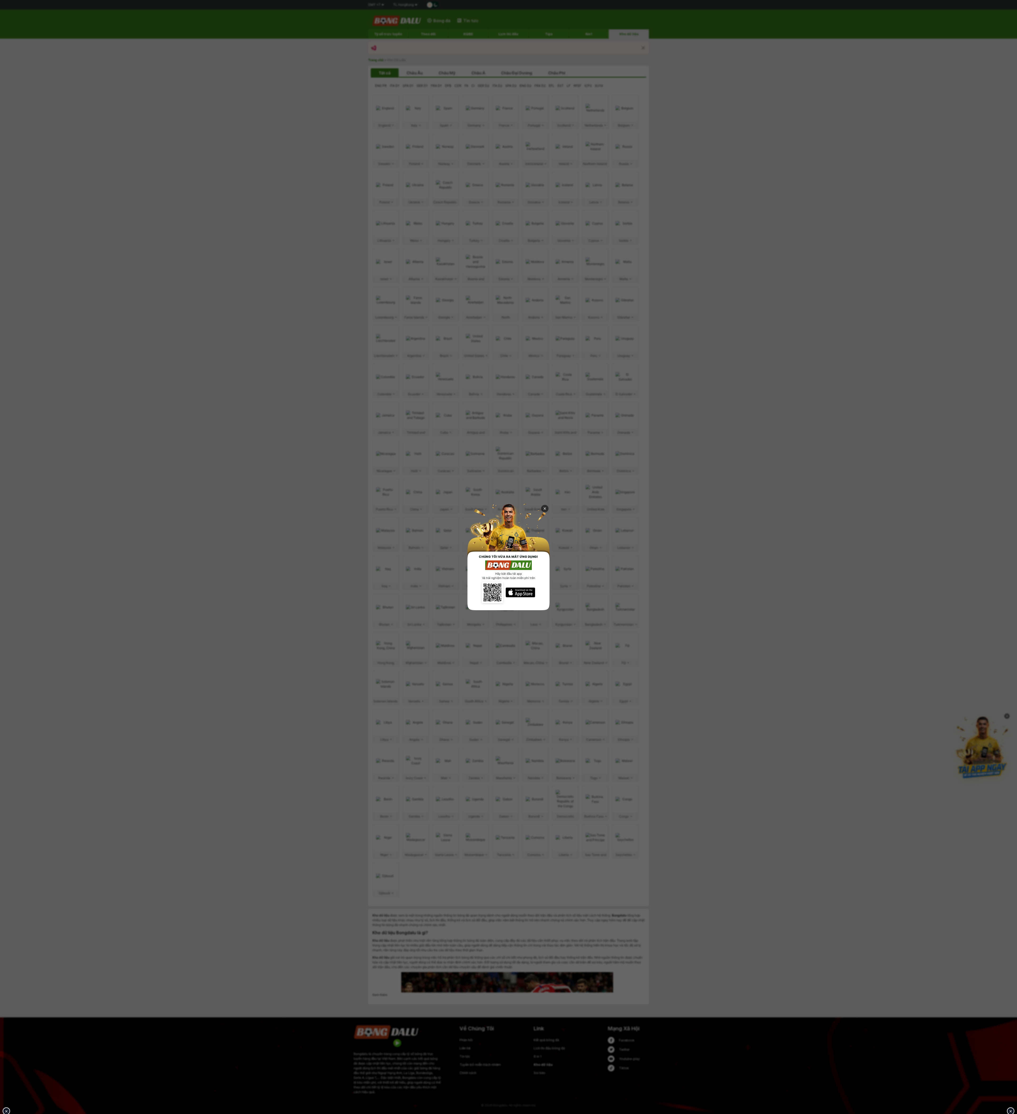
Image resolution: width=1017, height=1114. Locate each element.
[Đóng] (544, 508)
